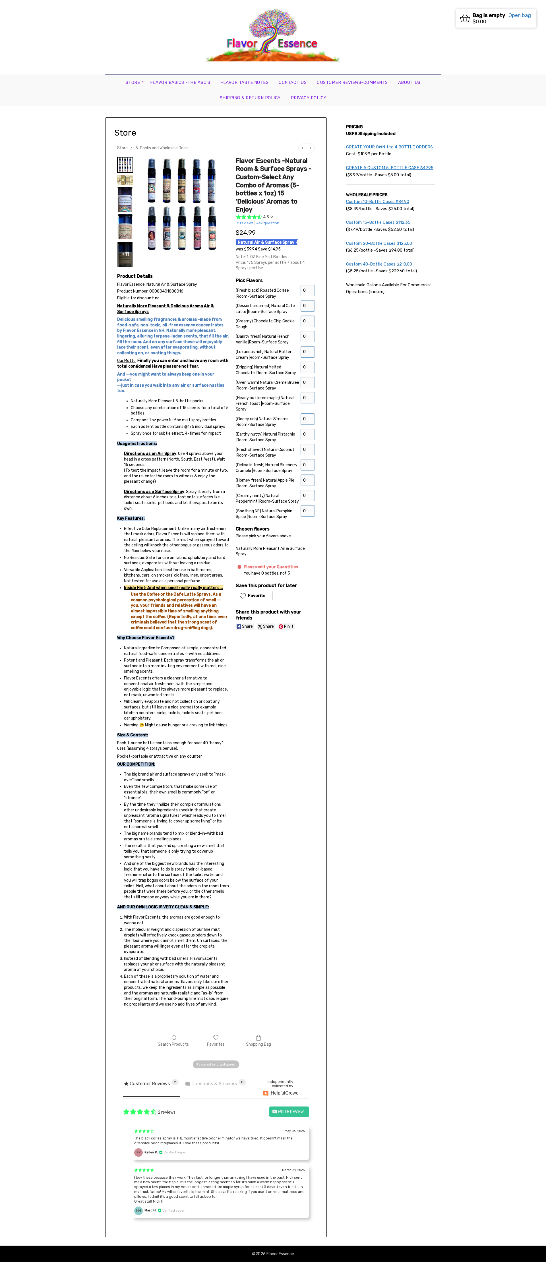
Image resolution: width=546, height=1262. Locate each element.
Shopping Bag (258, 1044)
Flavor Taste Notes (244, 82)
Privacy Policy (308, 97)
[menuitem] (303, 148)
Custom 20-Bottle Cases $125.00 (379, 243)
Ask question (267, 223)
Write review (290, 1111)
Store (133, 82)
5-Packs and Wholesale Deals (162, 148)
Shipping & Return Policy (250, 97)
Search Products (173, 1044)
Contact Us (293, 82)
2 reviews (245, 223)
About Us (409, 82)
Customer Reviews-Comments (352, 82)
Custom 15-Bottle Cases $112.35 (378, 222)
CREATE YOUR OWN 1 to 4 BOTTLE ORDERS (389, 147)
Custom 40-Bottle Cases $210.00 (379, 264)
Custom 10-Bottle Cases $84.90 (377, 201)
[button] (254, 595)
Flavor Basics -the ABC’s (180, 82)
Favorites (216, 1044)
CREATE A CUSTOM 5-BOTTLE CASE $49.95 (389, 167)
